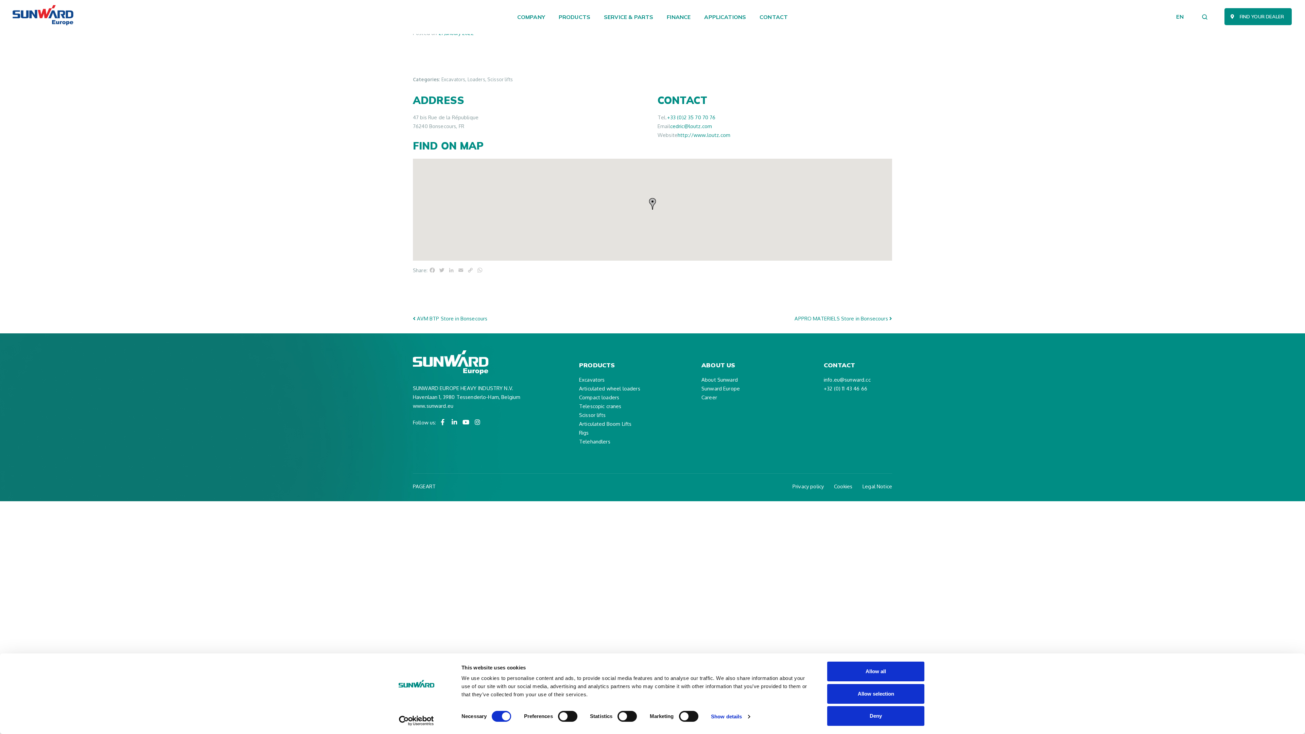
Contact (774, 17)
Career (709, 397)
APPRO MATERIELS (841, 318)
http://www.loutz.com (704, 135)
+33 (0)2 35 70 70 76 (691, 117)
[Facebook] (443, 422)
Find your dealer (1262, 17)
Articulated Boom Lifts (605, 424)
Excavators (592, 380)
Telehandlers (594, 441)
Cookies (843, 486)
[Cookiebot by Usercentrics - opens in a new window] (416, 721)
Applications (725, 17)
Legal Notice (877, 486)
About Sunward (719, 380)
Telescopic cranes (600, 406)
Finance (679, 17)
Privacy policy (808, 486)
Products (574, 17)
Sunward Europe (720, 388)
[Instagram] (477, 422)
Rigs (584, 433)
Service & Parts (628, 17)
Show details (726, 716)
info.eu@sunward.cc (847, 380)
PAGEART (424, 486)
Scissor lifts (592, 415)
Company (531, 17)
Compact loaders (599, 397)
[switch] (567, 716)
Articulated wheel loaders (609, 388)
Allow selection (876, 694)
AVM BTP (451, 318)
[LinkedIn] (454, 422)
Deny (876, 716)
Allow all (876, 671)
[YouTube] (466, 422)
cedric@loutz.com (691, 126)
